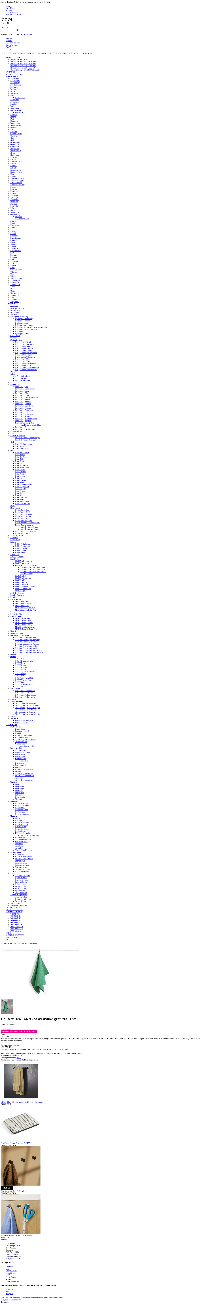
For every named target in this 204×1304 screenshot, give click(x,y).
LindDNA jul (20, 591)
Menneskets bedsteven (18, 905)
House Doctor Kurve (23, 518)
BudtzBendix (15, 314)
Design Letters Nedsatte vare (26, 370)
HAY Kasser (20, 470)
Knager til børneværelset (24, 769)
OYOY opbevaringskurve (24, 672)
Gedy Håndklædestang (23, 444)
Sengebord (14, 236)
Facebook (9, 1289)
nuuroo (13, 655)
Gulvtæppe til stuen (22, 876)
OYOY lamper (20, 669)
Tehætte (13, 276)
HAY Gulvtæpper (21, 465)
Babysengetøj (15, 81)
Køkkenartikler (16, 183)
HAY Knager (20, 474)
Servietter (13, 244)
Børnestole (19, 112)
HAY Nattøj (19, 482)
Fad (11, 129)
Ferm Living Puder (22, 412)
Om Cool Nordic (12, 12)
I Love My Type (16, 535)
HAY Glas (19, 463)
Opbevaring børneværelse (24, 774)
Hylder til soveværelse (23, 856)
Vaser (12, 297)
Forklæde (13, 132)
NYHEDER (56, 53)
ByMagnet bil (20, 331)
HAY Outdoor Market (23, 484)
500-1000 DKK (16, 924)
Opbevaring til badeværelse (25, 740)
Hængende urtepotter (23, 899)
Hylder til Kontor (21, 803)
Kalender (13, 159)
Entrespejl (19, 795)
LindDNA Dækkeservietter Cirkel (32, 567)
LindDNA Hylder (21, 580)
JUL (7, 939)
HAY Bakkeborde (22, 453)
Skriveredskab (15, 251)
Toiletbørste (14, 283)
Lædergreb (14, 200)
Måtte (12, 208)
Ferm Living (10, 1273)
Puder (12, 227)
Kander (13, 163)
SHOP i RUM (37, 53)
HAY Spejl (19, 493)
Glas (12, 138)
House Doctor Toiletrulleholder (26, 531)
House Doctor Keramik (24, 514)
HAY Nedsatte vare (22, 504)
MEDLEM (65, 53)
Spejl (12, 259)
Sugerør (13, 266)
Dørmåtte (13, 127)
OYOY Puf (19, 676)
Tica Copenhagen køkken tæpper (27, 708)
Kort (12, 174)
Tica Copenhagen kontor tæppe (26, 706)
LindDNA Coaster (22, 563)
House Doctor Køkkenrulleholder (27, 523)
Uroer (12, 291)
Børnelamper (15, 108)
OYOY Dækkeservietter (24, 661)
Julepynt (13, 157)
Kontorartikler (15, 170)
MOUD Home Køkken (24, 623)
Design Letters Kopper (23, 351)
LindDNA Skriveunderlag (25, 587)
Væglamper (14, 302)
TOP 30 (9, 933)
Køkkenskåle (20, 837)
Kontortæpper (20, 812)
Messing (13, 204)
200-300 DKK (15, 918)
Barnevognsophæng (22, 752)
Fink (12, 433)
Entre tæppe (19, 788)
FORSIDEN (47, 53)
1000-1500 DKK (16, 927)
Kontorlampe (20, 808)
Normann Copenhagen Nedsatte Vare (29, 652)
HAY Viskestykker (22, 501)
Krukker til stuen (21, 880)
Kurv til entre (20, 797)
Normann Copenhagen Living (26, 646)
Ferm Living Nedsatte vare (25, 429)
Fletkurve (18, 217)
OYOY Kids (20, 663)
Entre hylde (19, 784)
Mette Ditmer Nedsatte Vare (25, 610)
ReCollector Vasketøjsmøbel (25, 695)
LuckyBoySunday (17, 593)
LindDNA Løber (26, 574)
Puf (11, 229)
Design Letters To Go (23, 365)
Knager (13, 168)
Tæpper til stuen (21, 893)
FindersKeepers (16, 431)
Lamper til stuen (21, 882)
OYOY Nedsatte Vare (23, 684)
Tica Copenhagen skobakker (25, 710)
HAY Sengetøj (20, 489)
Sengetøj (13, 240)
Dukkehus (14, 121)
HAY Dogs (19, 461)
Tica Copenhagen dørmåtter (25, 703)
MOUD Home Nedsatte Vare (26, 629)
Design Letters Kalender (24, 348)
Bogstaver (14, 93)
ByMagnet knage (21, 323)
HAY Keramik (20, 472)
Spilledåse (19, 778)
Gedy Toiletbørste (21, 448)
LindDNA (9, 1267)
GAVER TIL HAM (13, 907)
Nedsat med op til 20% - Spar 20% (23, 61)
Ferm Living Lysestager (24, 406)
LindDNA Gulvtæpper (23, 578)
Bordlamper (14, 100)
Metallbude (14, 597)
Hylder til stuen (21, 878)
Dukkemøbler (15, 123)
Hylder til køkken (21, 825)
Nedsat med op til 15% (18, 59)
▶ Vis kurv (28, 35)
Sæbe (12, 268)
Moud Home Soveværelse (25, 627)
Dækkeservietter (16, 125)
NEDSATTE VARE (8, 53)
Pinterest (9, 1292)
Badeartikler (14, 83)
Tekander (18, 848)
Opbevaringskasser (22, 814)
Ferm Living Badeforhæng (25, 389)
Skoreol (13, 246)
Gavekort (13, 136)
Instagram (9, 1294)
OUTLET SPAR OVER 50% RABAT (25, 70)
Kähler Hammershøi (22, 546)
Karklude (13, 166)
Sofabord (13, 257)
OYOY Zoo (19, 682)
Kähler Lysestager (22, 548)
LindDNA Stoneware (23, 589)
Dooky (13, 372)
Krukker (13, 176)
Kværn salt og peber (18, 181)
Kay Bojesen (15, 540)
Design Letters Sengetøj (24, 355)
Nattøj (12, 210)
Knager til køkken (22, 829)
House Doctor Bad (22, 510)
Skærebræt (19, 844)
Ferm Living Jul (21, 427)
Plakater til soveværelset (24, 859)
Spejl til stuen (20, 890)
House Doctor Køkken (23, 521)
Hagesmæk (14, 149)
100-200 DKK (15, 916)
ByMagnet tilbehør (22, 334)
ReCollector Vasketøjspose (25, 697)
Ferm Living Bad (21, 387)
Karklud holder (20, 827)
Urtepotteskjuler (16, 293)
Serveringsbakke (21, 842)
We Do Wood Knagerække (25, 720)
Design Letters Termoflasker (25, 363)
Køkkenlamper (20, 831)
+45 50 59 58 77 (12, 1254)
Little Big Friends (16, 557)
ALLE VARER (11, 937)
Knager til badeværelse (23, 735)
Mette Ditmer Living (22, 606)
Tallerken (13, 272)
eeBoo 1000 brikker (22, 376)
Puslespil (13, 232)
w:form (13, 716)
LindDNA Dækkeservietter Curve (32, 570)
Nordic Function (16, 633)
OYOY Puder (20, 674)
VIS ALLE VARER (24, 53)
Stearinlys (14, 261)
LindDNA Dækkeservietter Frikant (33, 572)
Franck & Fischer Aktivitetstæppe (27, 438)
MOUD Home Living (23, 625)
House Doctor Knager (23, 516)
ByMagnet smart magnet (24, 325)
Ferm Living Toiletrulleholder (26, 419)
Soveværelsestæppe (22, 867)
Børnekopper (20, 754)
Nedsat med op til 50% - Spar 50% (23, 68)
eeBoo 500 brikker (22, 378)
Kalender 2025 (15, 161)
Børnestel (13, 115)
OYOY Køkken (21, 667)
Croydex (13, 338)
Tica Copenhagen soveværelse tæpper (29, 714)
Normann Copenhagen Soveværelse (28, 650)
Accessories (14, 78)
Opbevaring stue (21, 884)
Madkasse (14, 202)
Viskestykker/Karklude (23, 850)
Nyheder (9, 41)
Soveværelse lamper (22, 865)
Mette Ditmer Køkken (23, 604)
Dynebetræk (19, 854)
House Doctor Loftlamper (29, 527)
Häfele (12, 506)
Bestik (17, 818)
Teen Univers (15, 903)
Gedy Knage (20, 446)
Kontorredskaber (21, 810)
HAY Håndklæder (22, 467)
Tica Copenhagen (12, 1281)
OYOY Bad (19, 659)
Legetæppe (14, 191)
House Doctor (11, 1277)
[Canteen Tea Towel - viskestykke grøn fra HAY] (40, 998)
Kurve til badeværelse (23, 737)
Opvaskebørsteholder (23, 839)
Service (13, 242)
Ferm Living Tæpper (23, 421)
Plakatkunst (14, 225)
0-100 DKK (14, 914)
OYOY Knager (21, 665)
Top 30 (8, 47)
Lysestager (14, 198)
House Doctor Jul (21, 533)
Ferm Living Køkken (23, 402)
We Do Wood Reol (22, 723)
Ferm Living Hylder (22, 395)
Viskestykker (15, 300)
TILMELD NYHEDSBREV (81, 53)
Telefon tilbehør (16, 278)
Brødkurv (14, 104)
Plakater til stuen (21, 886)
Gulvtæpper (14, 146)
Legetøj (13, 193)
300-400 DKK (15, 920)
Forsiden (9, 39)
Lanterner (14, 189)
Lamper (13, 187)
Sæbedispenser (15, 270)
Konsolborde (20, 98)
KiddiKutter (14, 555)
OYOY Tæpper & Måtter (24, 678)
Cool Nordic (15, 336)
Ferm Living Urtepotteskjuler (31, 425)
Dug (12, 119)
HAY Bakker (20, 455)
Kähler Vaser (20, 553)
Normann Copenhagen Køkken (27, 644)
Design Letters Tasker (23, 359)
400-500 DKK (15, 922)
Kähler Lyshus (20, 550)
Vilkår (8, 6)
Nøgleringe (14, 212)
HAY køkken (20, 476)
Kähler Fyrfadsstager (23, 544)
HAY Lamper (20, 478)
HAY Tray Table (21, 497)
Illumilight (14, 538)
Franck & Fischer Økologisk (25, 440)
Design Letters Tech (22, 361)
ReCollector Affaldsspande (25, 691)
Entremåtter (19, 793)
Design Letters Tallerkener (25, 357)
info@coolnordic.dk (13, 1258)
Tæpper (13, 287)
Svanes (13, 699)
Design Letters (11, 1271)
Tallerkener (19, 846)
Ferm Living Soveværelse (24, 414)
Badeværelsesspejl (22, 731)
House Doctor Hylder (23, 512)
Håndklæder (15, 155)
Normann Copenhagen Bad (25, 638)
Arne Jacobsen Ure (17, 308)
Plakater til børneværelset (24, 776)
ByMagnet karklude (22, 321)
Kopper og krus (16, 172)
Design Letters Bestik (23, 342)
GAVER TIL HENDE (14, 910)
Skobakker (19, 799)
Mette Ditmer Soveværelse (25, 608)
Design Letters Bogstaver (24, 344)
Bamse (12, 91)
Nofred (13, 631)
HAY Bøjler (19, 459)
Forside (3, 943)
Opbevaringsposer (22, 219)
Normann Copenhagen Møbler (26, 648)
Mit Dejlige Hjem (16, 614)
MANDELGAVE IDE (14, 74)
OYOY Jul (19, 686)
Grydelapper (15, 142)
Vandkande (14, 295)
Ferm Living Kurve (22, 399)
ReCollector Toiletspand (24, 693)
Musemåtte (14, 206)
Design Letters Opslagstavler (26, 353)
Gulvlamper (14, 144)
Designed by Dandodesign (11, 1300)
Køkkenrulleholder (17, 185)
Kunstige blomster (17, 178)
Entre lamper (20, 786)
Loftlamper (14, 195)
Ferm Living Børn (22, 391)
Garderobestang (16, 134)
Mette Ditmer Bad (22, 601)
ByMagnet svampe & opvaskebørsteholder (31, 327)
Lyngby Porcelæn (17, 595)
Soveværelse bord (21, 863)
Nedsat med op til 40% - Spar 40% (23, 66)
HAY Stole (19, 495)
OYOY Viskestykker (23, 680)
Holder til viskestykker (23, 822)
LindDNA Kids (21, 582)
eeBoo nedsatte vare (22, 380)
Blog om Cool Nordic (14, 14)
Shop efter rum (11, 45)
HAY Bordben (20, 457)
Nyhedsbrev (10, 8)
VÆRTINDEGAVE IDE (15, 935)
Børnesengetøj (20, 765)
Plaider (13, 223)
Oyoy (8, 1269)
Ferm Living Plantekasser (24, 410)
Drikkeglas (19, 820)
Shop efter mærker (12, 43)
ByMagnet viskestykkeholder (26, 329)
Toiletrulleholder (21, 742)
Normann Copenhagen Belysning (27, 640)
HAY (19, 1058)
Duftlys (13, 117)
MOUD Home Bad (22, 618)
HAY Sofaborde (21, 491)
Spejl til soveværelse (22, 869)
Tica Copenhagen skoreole (25, 712)
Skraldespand (15, 249)
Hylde (12, 153)
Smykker (13, 255)
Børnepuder (19, 763)
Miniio (12, 612)
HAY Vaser (19, 499)
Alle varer (9, 49)
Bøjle (12, 106)
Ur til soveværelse (22, 871)
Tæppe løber (15, 285)
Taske (12, 274)
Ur (11, 289)
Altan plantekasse (21, 897)
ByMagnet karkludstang (24, 319)
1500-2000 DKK (16, 929)
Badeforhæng (15, 85)
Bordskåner (14, 102)
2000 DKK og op (17, 931)
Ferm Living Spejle (22, 416)
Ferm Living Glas (21, 393)
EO (11, 382)
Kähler (8, 1279)
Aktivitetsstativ (20, 750)
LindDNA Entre (21, 576)
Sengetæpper (20, 861)
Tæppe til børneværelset (24, 780)
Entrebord (19, 791)
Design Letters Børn (22, 346)
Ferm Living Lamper (23, 404)
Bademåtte (14, 87)
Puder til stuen (20, 888)
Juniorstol (18, 767)
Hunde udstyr (15, 151)
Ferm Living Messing (23, 408)
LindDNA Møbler (22, 584)
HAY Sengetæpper (22, 487)
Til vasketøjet (15, 280)
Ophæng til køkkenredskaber (30, 835)
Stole (12, 263)
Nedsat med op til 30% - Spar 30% (23, 64)
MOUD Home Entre (23, 621)
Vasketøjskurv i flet (27, 746)
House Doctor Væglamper (30, 529)
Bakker (13, 89)
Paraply (13, 221)
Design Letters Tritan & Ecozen (27, 368)
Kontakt (9, 10)
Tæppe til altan (20, 901)
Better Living (15, 310)
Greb (12, 140)
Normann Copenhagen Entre (26, 642)
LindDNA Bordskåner (23, 561)
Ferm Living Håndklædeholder (26, 397)
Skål (12, 253)
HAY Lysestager (21, 480)
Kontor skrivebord (22, 805)
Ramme (13, 234)
